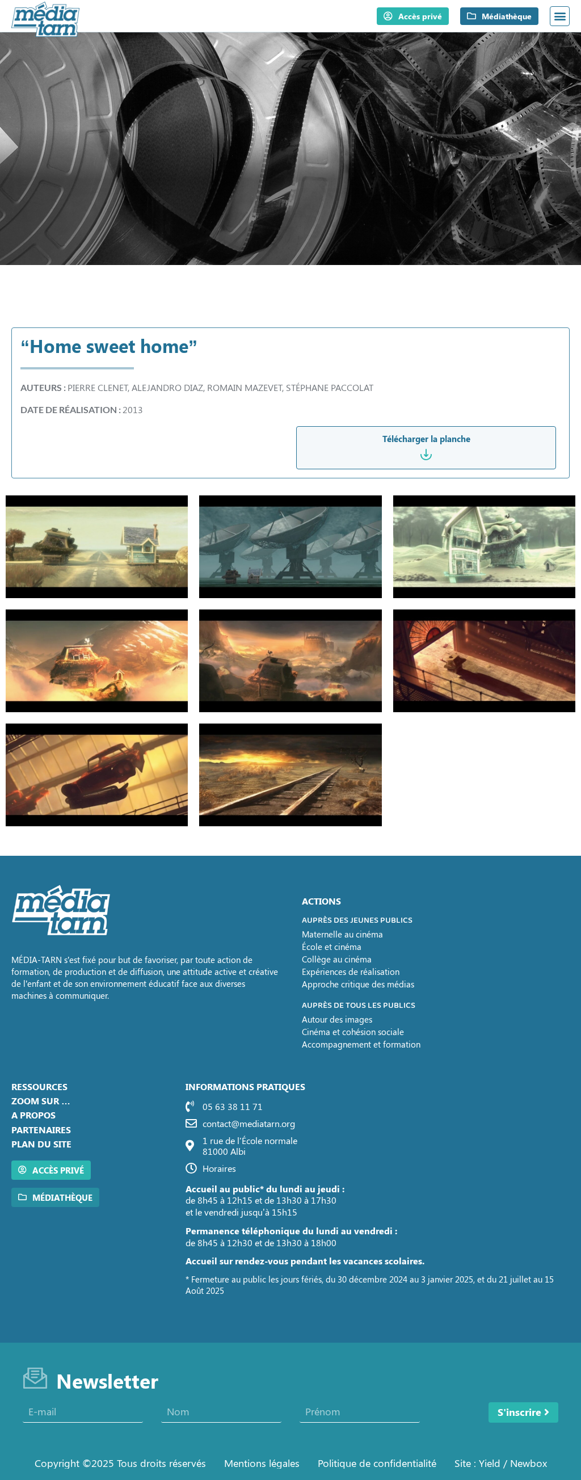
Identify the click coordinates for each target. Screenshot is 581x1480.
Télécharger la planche (426, 438)
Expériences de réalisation (350, 971)
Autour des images (337, 1019)
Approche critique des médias (358, 984)
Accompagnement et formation (361, 1044)
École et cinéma (331, 946)
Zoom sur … (40, 1100)
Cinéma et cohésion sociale (353, 1032)
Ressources (39, 1086)
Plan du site (41, 1143)
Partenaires (41, 1129)
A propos (33, 1114)
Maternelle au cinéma (342, 934)
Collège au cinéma (337, 959)
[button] (560, 16)
